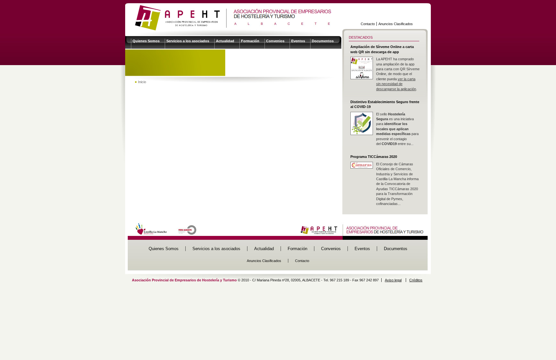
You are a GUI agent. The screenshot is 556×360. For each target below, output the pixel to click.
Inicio (142, 82)
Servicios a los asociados (187, 41)
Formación (250, 41)
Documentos (323, 41)
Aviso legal (393, 280)
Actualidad (225, 41)
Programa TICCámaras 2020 (373, 157)
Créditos (415, 280)
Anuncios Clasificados (395, 24)
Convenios (275, 41)
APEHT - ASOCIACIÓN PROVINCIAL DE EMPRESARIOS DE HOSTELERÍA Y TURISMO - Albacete (229, 17)
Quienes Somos (146, 41)
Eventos (298, 41)
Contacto (368, 24)
